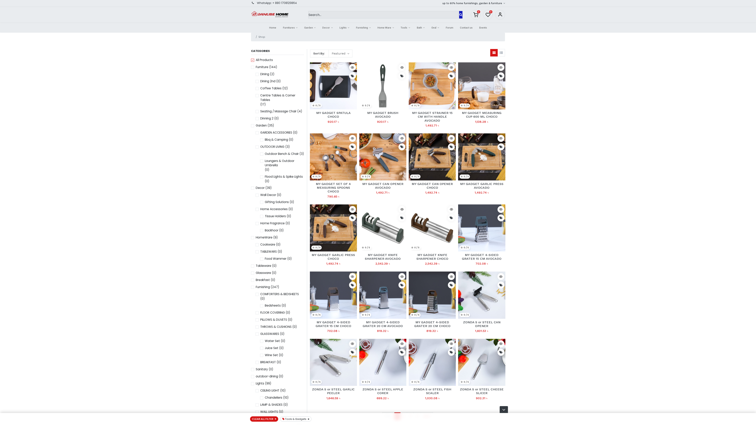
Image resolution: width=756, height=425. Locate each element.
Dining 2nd (267, 81)
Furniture (262, 67)
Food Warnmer (275, 259)
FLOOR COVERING (272, 312)
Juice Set (271, 348)
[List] (501, 52)
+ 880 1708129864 (284, 3)
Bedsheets (273, 305)
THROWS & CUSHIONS (276, 327)
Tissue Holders (275, 216)
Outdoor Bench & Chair (282, 154)
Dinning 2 (266, 118)
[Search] (460, 14)
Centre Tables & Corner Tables (277, 97)
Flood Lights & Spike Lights (284, 177)
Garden (261, 125)
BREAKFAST (268, 362)
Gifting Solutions (277, 202)
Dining (264, 74)
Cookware (267, 244)
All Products (264, 60)
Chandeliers (273, 397)
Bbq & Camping (276, 140)
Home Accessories (274, 209)
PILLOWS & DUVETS (273, 320)
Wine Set (271, 355)
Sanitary (262, 369)
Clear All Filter (262, 419)
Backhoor (271, 230)
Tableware (263, 266)
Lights (260, 383)
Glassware (263, 273)
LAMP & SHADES (271, 405)
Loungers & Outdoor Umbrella (279, 163)
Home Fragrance (272, 223)
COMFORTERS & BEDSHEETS (279, 294)
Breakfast (263, 280)
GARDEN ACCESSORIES (276, 132)
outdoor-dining (267, 376)
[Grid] (494, 52)
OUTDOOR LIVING (272, 147)
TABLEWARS (268, 251)
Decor (260, 188)
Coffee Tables (271, 88)
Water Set (272, 341)
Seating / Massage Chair (278, 111)
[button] (504, 409)
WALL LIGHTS (269, 412)
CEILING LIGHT (269, 390)
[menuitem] (272, 28)
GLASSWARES (269, 334)
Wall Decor (268, 195)
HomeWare (264, 237)
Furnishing (263, 287)
